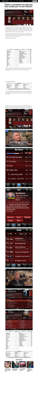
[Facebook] (25, 1)
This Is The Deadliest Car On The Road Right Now (22, 369)
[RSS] (31, 1)
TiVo (9, 28)
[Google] (28, 1)
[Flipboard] (30, 1)
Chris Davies (6, 8)
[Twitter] (27, 1)
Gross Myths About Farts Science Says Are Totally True (15, 369)
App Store (27, 105)
